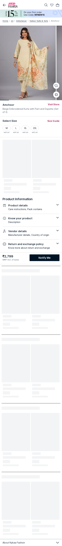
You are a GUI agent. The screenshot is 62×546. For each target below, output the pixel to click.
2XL (35, 128)
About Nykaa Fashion (14, 542)
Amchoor (8, 104)
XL (25, 128)
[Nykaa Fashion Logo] (24, 5)
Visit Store (53, 104)
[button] (4, 5)
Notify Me (44, 257)
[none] (31, 13)
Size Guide (53, 121)
